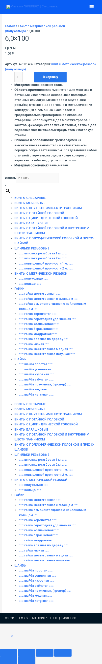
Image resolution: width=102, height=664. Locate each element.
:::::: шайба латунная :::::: (36, 394)
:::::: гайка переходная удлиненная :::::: (47, 319)
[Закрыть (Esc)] (63, 653)
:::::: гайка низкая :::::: (34, 344)
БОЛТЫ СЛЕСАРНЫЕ (30, 198)
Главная (11, 26)
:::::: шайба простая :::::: (35, 364)
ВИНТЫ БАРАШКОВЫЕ (31, 223)
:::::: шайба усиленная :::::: (37, 369)
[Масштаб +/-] (8, 653)
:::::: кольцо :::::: (30, 283)
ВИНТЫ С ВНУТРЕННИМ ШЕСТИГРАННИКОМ (48, 208)
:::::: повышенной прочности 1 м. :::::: (46, 263)
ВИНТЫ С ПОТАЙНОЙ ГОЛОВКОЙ (39, 213)
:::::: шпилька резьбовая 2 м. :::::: (43, 258)
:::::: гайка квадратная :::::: (38, 334)
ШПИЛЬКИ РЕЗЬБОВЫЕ (31, 248)
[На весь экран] (26, 653)
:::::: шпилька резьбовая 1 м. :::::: (43, 253)
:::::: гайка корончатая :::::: (37, 314)
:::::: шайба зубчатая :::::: (36, 379)
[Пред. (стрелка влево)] (8, 660)
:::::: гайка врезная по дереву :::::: (43, 339)
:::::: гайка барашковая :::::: (38, 329)
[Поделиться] (44, 653)
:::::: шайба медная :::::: (35, 389)
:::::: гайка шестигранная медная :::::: (46, 349)
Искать (10, 178)
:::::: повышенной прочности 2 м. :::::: (46, 268)
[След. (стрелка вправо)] (26, 660)
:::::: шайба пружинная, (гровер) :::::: (45, 384)
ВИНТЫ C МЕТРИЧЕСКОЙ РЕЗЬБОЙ (40, 273)
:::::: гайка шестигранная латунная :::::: (47, 354)
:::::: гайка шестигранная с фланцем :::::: (48, 299)
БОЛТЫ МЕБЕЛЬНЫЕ (29, 203)
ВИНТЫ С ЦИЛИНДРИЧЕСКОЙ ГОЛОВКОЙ (46, 218)
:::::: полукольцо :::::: (33, 278)
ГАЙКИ (19, 288)
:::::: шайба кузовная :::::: (36, 374)
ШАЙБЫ (20, 359)
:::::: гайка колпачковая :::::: (39, 324)
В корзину (50, 77)
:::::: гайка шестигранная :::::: (39, 293)
